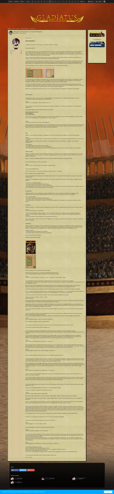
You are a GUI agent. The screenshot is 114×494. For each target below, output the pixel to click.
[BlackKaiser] (43, 478)
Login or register (98, 1)
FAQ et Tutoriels (48, 479)
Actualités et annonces (18, 479)
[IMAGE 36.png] (39, 72)
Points (11, 52)
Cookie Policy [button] (42, 491)
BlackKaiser (17, 33)
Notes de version (17, 477)
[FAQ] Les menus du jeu (49, 477)
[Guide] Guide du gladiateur (81, 477)
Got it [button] (108, 491)
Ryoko (15, 478)
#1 (83, 38)
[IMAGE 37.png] (30, 254)
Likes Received (12, 50)
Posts (11, 53)
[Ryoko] (12, 478)
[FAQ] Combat (17, 481)
